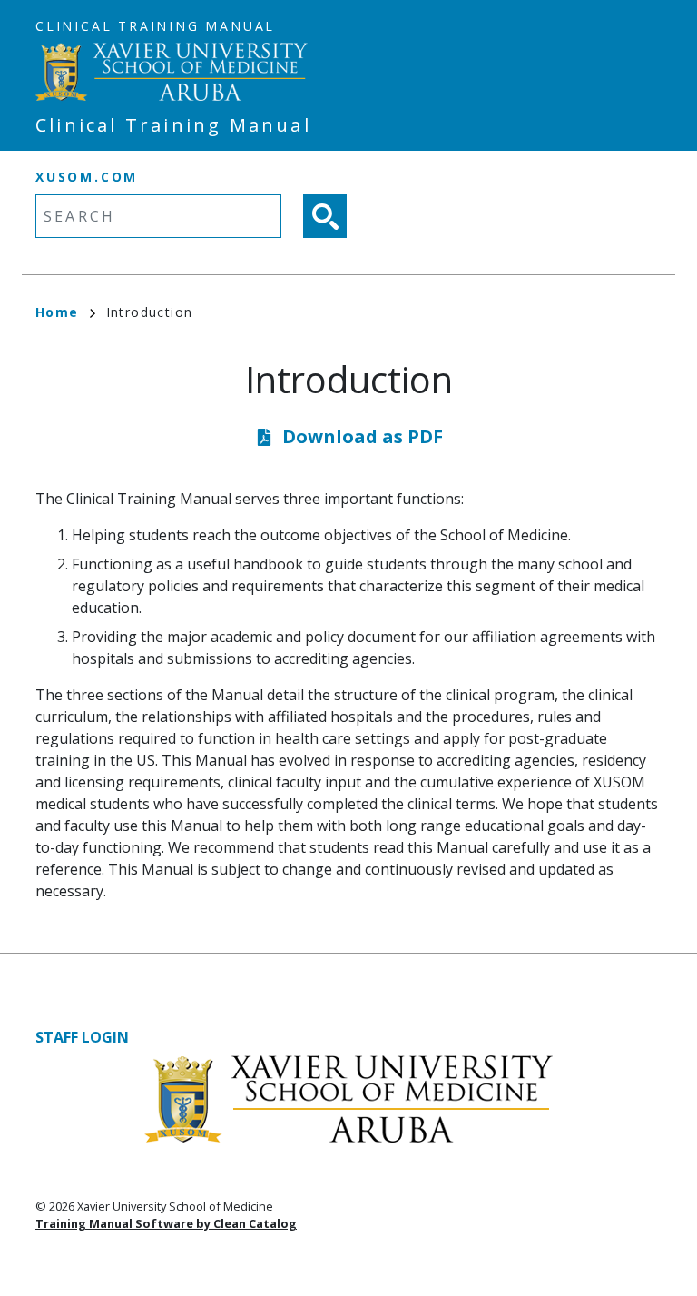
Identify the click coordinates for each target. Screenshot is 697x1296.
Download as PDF (362, 436)
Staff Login (82, 1037)
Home (57, 312)
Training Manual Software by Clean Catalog (166, 1223)
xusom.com (86, 176)
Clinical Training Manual (155, 26)
